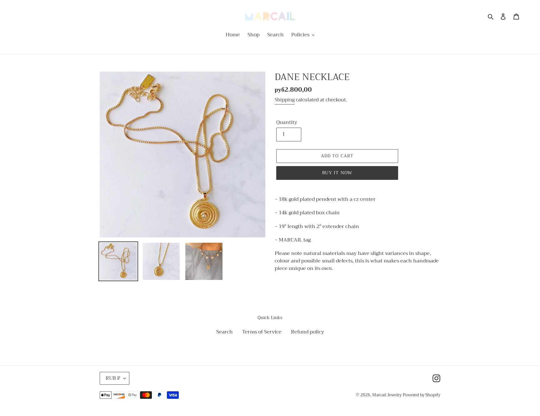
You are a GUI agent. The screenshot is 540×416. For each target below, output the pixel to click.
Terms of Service (262, 331)
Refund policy (307, 331)
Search (224, 331)
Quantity (286, 122)
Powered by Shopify (421, 394)
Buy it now (337, 172)
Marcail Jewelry (387, 394)
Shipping (285, 100)
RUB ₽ (113, 378)
